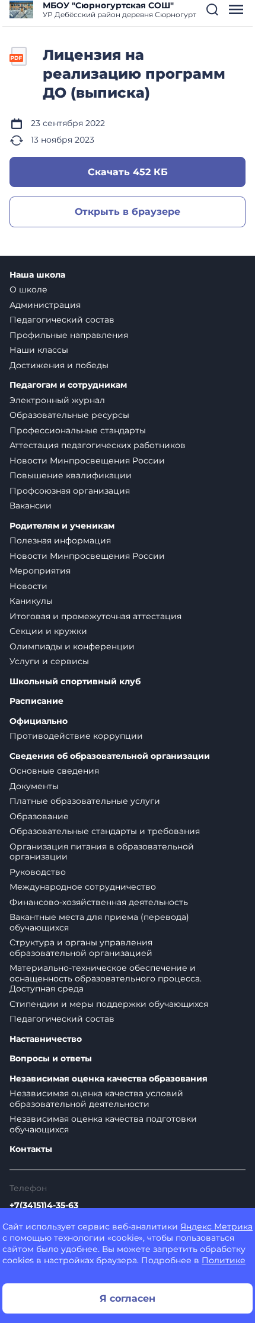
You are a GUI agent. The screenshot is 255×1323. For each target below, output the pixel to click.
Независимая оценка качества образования (108, 1079)
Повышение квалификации (70, 475)
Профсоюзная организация (69, 490)
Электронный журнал (57, 400)
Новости (28, 586)
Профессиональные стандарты (77, 430)
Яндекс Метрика (216, 1226)
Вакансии (30, 505)
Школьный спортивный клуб (75, 682)
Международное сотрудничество (82, 886)
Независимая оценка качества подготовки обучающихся (103, 1124)
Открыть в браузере (127, 211)
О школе (28, 289)
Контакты (30, 1149)
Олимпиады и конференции (72, 646)
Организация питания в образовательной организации (101, 851)
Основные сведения (54, 770)
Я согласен (127, 1298)
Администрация (45, 305)
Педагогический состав (61, 319)
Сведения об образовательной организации (109, 756)
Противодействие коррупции (76, 735)
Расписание (36, 701)
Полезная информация (60, 540)
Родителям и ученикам (61, 526)
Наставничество (45, 1039)
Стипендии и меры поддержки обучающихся (108, 1004)
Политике (224, 1260)
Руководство (37, 872)
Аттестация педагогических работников (97, 445)
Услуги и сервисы (49, 661)
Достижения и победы (59, 365)
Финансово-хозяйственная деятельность (98, 902)
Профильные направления (68, 335)
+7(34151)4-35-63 (43, 1205)
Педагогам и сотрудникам (68, 385)
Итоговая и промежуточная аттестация (95, 616)
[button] (212, 9)
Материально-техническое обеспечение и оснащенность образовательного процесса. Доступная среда (105, 978)
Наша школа (37, 275)
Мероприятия (40, 570)
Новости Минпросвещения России (87, 460)
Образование (39, 816)
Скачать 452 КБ (128, 172)
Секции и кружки (48, 631)
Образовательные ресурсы (69, 415)
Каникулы (31, 600)
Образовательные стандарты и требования (104, 831)
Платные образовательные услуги (84, 801)
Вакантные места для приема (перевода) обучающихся (99, 922)
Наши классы (38, 350)
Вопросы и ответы (50, 1059)
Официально (38, 721)
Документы (34, 786)
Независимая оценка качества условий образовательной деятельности (96, 1098)
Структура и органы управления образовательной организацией (80, 947)
